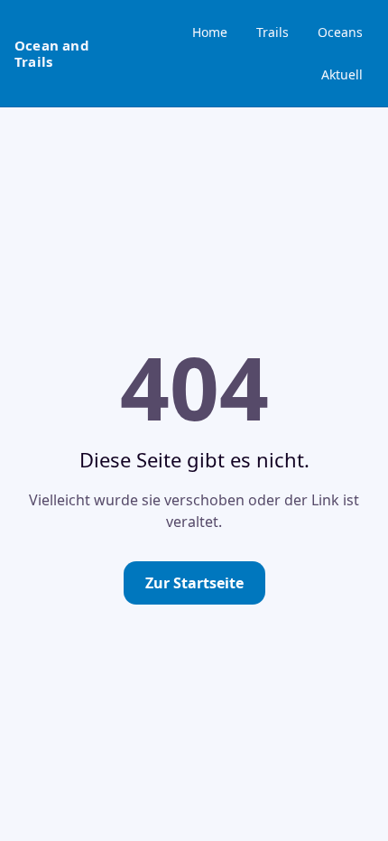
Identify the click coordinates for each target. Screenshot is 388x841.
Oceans (340, 32)
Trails (272, 32)
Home (209, 32)
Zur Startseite (194, 583)
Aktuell (342, 74)
